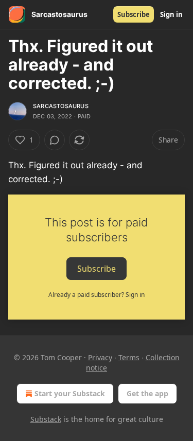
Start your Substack (69, 393)
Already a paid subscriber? (96, 294)
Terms (128, 357)
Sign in (171, 14)
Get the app (147, 393)
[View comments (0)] (54, 140)
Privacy (100, 357)
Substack (45, 419)
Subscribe (133, 14)
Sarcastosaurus (61, 106)
